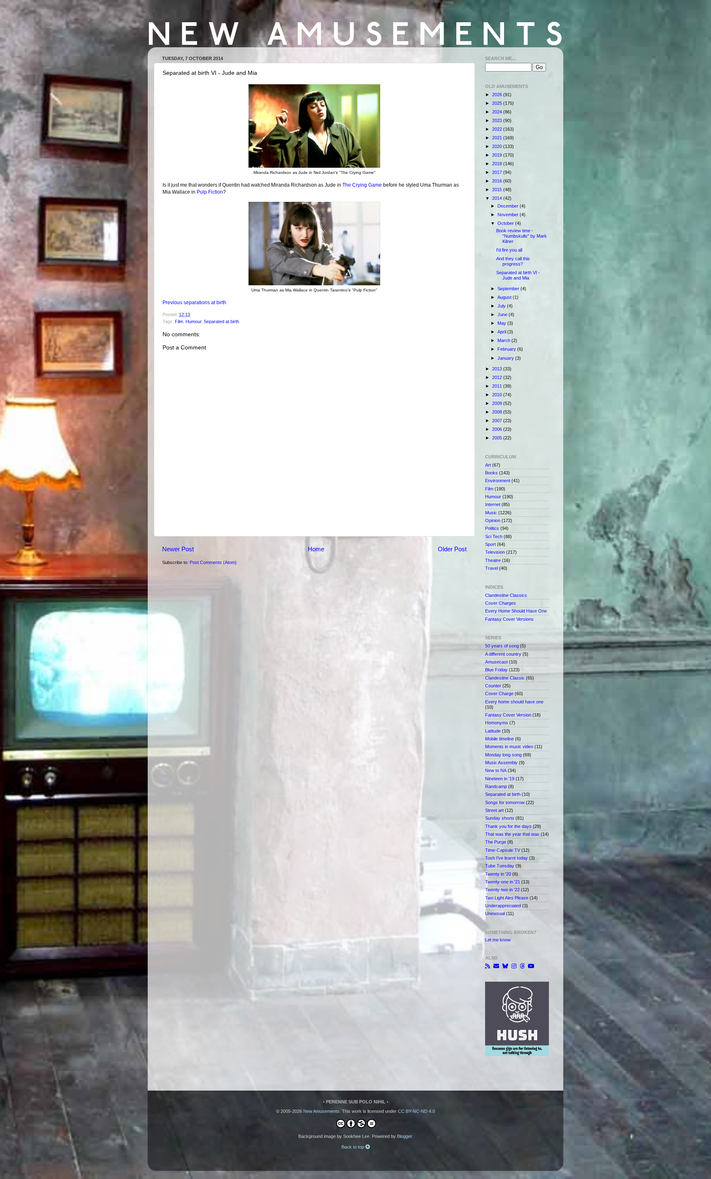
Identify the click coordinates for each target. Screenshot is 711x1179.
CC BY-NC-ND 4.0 (416, 1111)
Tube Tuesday (499, 865)
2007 (497, 420)
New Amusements (321, 1111)
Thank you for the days (508, 826)
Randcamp (496, 786)
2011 (497, 386)
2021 (497, 137)
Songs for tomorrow (505, 802)
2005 (497, 437)
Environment (497, 480)
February (507, 349)
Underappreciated (503, 905)
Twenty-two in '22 (502, 889)
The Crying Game (362, 185)
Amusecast (496, 661)
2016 (497, 180)
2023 (497, 120)
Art (488, 464)
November (508, 214)
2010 (497, 394)
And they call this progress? (513, 261)
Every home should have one (514, 701)
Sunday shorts (499, 818)
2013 (497, 368)
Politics (492, 528)
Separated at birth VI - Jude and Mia (518, 275)
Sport (490, 544)
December (508, 205)
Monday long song (503, 754)
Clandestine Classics (506, 595)
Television (495, 552)
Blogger (404, 1136)
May (502, 323)
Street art (494, 810)
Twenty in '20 (498, 874)
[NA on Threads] (522, 966)
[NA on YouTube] (531, 966)
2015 (497, 189)
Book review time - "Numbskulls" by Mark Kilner (521, 236)
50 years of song (502, 645)
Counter (493, 685)
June (503, 314)
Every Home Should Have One (516, 610)
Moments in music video (509, 746)
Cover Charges (500, 603)
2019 (497, 155)
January (506, 358)
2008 (497, 411)
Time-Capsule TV (502, 850)
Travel (491, 568)
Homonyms (496, 722)
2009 (497, 403)
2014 (497, 198)
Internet (492, 504)
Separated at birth (221, 321)
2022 (497, 129)
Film (179, 321)
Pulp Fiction (210, 192)
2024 (497, 111)
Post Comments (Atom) (213, 562)
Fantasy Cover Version (508, 714)
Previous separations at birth (194, 302)
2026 (497, 94)
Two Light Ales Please (506, 897)
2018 (497, 163)
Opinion (492, 520)
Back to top (353, 1146)
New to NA (496, 770)
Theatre (493, 560)
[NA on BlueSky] (505, 966)
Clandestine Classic (505, 677)
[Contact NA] (496, 966)
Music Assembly (501, 762)
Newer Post (178, 549)
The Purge (495, 841)
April (502, 331)
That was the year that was (512, 834)
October (506, 223)
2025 (497, 103)
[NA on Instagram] (513, 966)
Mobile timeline (499, 738)
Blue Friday (496, 669)
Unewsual (495, 913)
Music (491, 512)
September (508, 288)
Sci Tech (493, 536)
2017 (497, 172)
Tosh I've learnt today (506, 857)
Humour (193, 321)
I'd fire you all (509, 249)
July (502, 305)
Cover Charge (499, 693)
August (505, 297)
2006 (497, 429)
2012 (497, 377)
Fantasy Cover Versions (509, 619)
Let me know (498, 939)
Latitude (493, 730)
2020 (497, 146)
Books (491, 472)
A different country (503, 654)
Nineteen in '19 (499, 778)
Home (316, 549)
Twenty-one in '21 (502, 881)
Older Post (452, 549)
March (504, 340)
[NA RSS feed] (487, 966)
